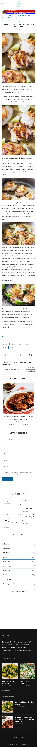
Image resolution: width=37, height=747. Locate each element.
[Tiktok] (22, 737)
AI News (19, 544)
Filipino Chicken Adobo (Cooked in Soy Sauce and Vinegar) (24, 719)
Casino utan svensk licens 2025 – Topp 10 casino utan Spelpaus (27, 518)
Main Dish (19, 562)
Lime (26, 344)
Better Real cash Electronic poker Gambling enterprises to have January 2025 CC (27, 505)
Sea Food (19, 575)
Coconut (13, 344)
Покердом (6, 501)
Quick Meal (19, 571)
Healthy (19, 557)
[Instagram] (19, 737)
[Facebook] (14, 737)
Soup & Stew (19, 579)
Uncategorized (19, 584)
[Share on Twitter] (25, 355)
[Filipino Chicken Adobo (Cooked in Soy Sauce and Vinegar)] (18, 398)
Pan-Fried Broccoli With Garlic (9, 682)
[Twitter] (17, 737)
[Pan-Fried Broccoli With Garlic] (10, 671)
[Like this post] (20, 355)
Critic (20, 344)
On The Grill (19, 566)
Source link (5, 337)
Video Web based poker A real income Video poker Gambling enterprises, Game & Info (9, 520)
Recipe (4, 347)
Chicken (11, 16)
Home (3, 16)
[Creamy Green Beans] (27, 671)
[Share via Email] (31, 355)
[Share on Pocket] (29, 355)
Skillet (12, 347)
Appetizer (19, 548)
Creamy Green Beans (25, 682)
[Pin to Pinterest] (27, 355)
